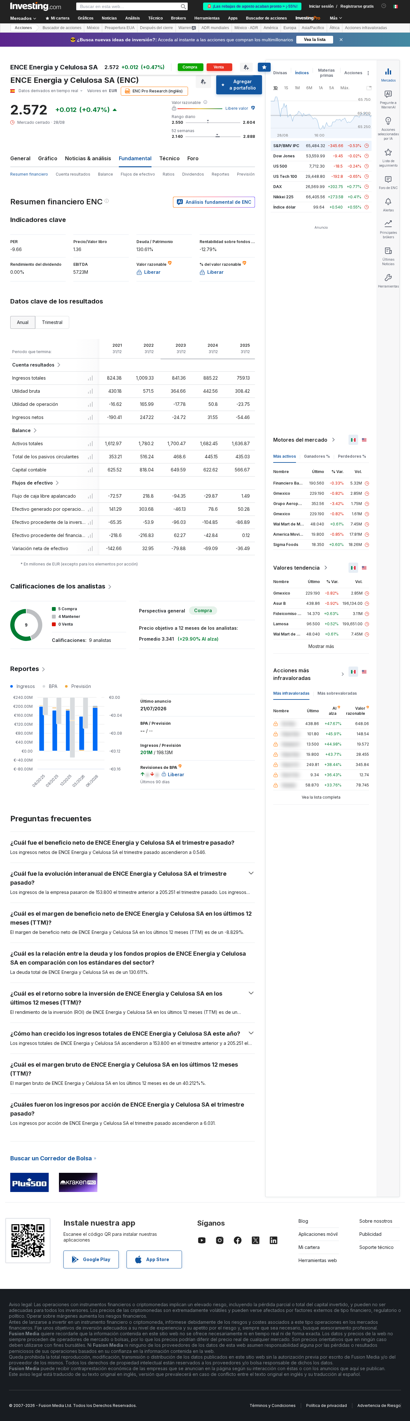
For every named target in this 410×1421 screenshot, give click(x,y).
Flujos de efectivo (138, 174)
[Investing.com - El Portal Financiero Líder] (35, 6)
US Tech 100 (285, 176)
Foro (193, 158)
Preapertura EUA (120, 28)
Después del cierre (156, 28)
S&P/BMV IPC (286, 145)
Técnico (169, 158)
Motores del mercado (300, 440)
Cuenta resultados (73, 174)
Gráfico (47, 158)
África (335, 28)
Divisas (280, 72)
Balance (105, 174)
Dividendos (193, 174)
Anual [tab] (23, 322)
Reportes (220, 174)
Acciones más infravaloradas (292, 674)
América (271, 28)
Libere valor (237, 108)
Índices (302, 72)
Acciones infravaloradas (366, 28)
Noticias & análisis (88, 158)
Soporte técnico (376, 1247)
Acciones (23, 28)
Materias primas (326, 73)
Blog (303, 1221)
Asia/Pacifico (313, 28)
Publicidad (370, 1234)
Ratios (169, 174)
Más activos (284, 456)
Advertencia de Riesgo (379, 1405)
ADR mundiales (215, 28)
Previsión (246, 174)
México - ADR (246, 28)
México (93, 28)
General (20, 158)
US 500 (280, 166)
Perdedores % (352, 456)
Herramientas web (318, 1260)
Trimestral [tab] (52, 322)
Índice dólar (284, 207)
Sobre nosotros (375, 1221)
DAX (277, 186)
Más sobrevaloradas (337, 693)
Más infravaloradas (291, 693)
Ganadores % (317, 456)
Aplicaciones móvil (318, 1234)
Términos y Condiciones (273, 1405)
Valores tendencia (296, 567)
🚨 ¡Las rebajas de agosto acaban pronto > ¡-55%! (252, 6)
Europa (289, 28)
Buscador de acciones (266, 18)
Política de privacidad (326, 1405)
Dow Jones (284, 156)
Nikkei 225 (283, 196)
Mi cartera (309, 1247)
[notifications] (384, 6)
